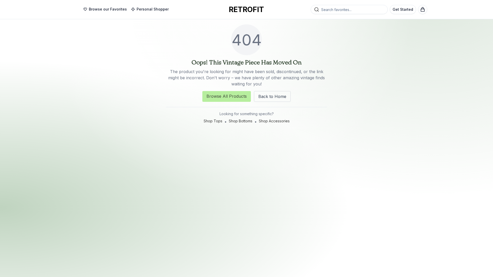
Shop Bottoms (240, 121)
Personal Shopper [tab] (153, 9)
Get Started (403, 9)
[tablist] (126, 9)
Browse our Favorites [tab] (108, 9)
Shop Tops (213, 121)
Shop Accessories (274, 121)
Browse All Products (226, 96)
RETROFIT (246, 9)
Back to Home (272, 96)
